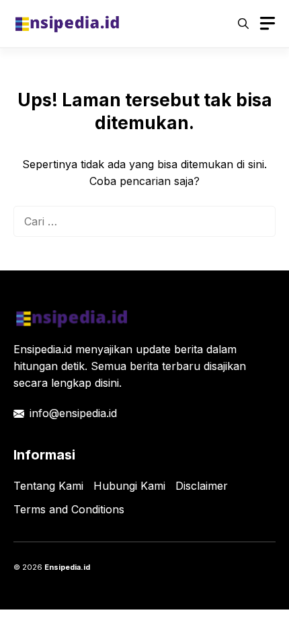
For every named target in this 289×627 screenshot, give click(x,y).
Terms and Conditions (68, 509)
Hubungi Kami (129, 485)
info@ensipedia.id (73, 413)
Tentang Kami (48, 485)
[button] (243, 23)
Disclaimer (201, 485)
